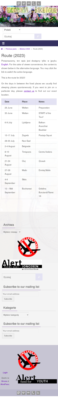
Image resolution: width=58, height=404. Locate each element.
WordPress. (5, 384)
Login (5, 372)
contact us (29, 90)
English (4, 64)
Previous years (11, 49)
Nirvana (4, 381)
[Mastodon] (19, 3)
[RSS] (39, 3)
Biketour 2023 (25, 49)
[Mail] (29, 3)
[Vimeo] (24, 3)
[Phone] (34, 3)
